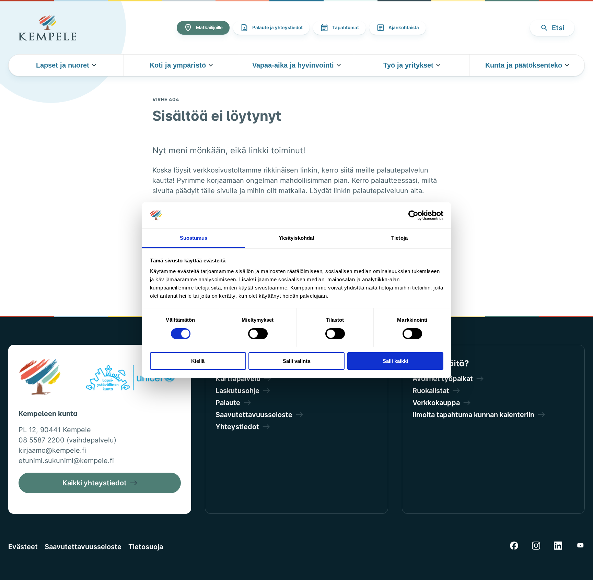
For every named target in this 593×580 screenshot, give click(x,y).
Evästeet (23, 547)
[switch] (258, 333)
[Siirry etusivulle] (47, 27)
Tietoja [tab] (399, 238)
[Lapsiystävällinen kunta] (130, 379)
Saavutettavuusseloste (83, 547)
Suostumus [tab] (194, 238)
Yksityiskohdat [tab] (296, 238)
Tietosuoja (145, 547)
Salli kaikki (395, 361)
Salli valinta (296, 361)
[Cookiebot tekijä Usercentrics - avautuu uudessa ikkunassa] (413, 215)
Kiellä (198, 361)
